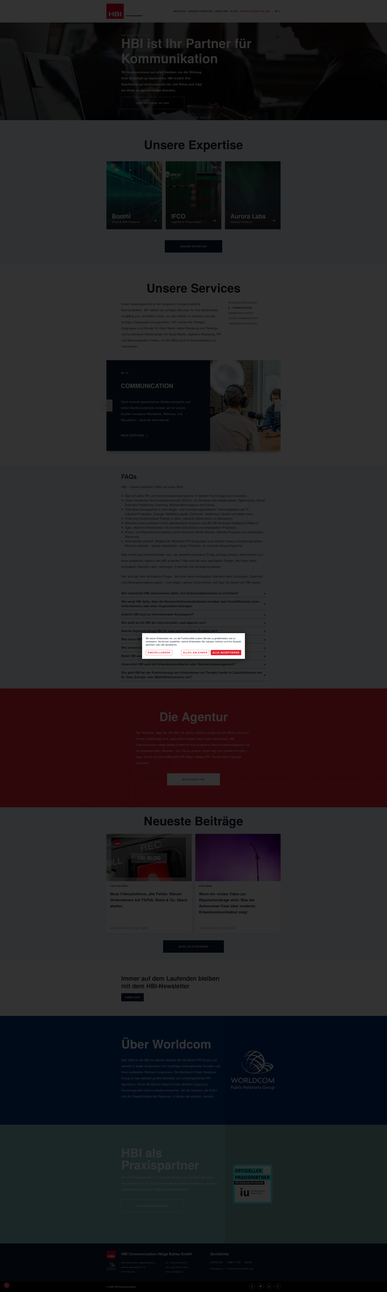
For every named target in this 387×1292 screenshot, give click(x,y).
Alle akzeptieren (226, 652)
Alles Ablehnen (195, 652)
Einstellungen (159, 652)
